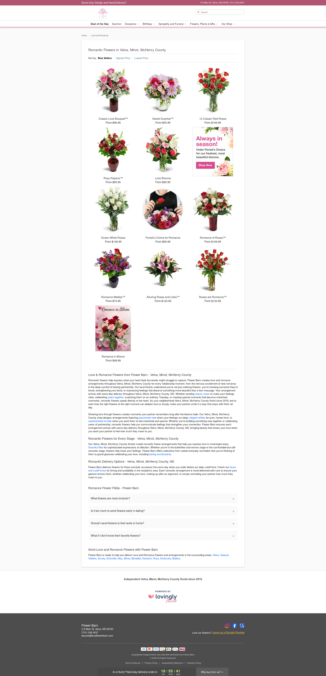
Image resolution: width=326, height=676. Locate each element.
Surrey (101, 558)
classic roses (202, 393)
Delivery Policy (194, 663)
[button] (317, 661)
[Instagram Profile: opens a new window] (227, 625)
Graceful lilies (95, 447)
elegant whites (197, 417)
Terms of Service (132, 663)
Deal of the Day (100, 24)
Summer (116, 24)
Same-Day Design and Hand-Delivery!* (104, 2)
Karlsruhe (165, 558)
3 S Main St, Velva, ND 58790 (97, 629)
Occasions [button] (131, 24)
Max (120, 558)
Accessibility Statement (172, 663)
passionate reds (147, 417)
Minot (127, 558)
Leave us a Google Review (228, 632)
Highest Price (123, 58)
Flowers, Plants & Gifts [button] (202, 24)
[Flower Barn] (106, 13)
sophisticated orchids (100, 421)
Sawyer (224, 555)
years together (115, 397)
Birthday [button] (147, 24)
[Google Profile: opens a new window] (242, 625)
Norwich (147, 558)
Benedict (136, 558)
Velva (216, 555)
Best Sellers (105, 58)
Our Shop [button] (227, 24)
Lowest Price (141, 58)
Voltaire (92, 558)
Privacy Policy (151, 663)
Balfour (176, 558)
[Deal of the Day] (213, 151)
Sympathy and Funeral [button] (171, 24)
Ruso (156, 558)
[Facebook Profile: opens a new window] (234, 625)
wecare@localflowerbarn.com (97, 635)
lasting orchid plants (160, 454)
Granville (111, 558)
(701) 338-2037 (90, 632)
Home (84, 35)
